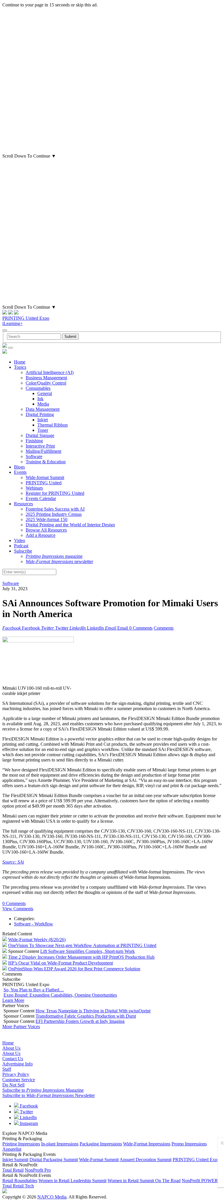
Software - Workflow (33, 923)
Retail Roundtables (19, 1180)
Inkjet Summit (15, 1159)
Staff (6, 1069)
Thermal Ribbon (52, 424)
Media (43, 403)
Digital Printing (40, 414)
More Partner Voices (21, 1026)
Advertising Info (17, 1063)
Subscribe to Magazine (43, 1090)
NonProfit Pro (38, 1170)
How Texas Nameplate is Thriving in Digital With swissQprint (93, 1010)
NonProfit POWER (200, 1180)
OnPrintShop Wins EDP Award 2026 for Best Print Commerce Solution (74, 968)
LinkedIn (28, 1117)
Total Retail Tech (18, 1185)
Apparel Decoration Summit (146, 1159)
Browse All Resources (46, 529)
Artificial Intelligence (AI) (50, 372)
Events (20, 472)
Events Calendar (41, 498)
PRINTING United (44, 482)
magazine (54, 556)
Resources (23, 503)
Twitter (26, 1111)
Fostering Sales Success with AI (55, 508)
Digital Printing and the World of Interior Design (70, 524)
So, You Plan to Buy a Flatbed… (34, 989)
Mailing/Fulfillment (43, 451)
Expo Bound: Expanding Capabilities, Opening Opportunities (60, 995)
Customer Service (18, 1079)
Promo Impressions (189, 1143)
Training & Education (46, 461)
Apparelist (11, 1149)
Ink (40, 398)
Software (34, 456)
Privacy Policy (15, 1074)
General (44, 393)
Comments (164, 628)
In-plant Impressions (59, 1143)
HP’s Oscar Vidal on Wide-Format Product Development (60, 962)
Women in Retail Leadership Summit (72, 1180)
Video (19, 540)
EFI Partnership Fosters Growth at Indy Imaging (80, 1021)
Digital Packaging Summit (53, 1159)
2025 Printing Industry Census (54, 514)
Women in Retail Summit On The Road (144, 1180)
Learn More (13, 1000)
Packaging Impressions (101, 1143)
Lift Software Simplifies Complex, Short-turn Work (87, 951)
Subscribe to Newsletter (48, 1095)
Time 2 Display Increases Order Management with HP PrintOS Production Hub (81, 957)
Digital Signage (40, 435)
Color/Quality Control (46, 382)
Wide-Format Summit (99, 1159)
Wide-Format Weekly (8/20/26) (37, 939)
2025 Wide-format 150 (46, 519)
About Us (11, 1048)
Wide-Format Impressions (146, 1143)
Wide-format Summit (45, 477)
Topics (20, 367)
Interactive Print (40, 445)
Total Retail (13, 1170)
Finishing (34, 440)
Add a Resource (40, 535)
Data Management (43, 409)
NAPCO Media (51, 1196)
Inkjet (42, 419)
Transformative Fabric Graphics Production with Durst (86, 1016)
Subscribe (23, 550)
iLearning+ (12, 323)
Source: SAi (13, 861)
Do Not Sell (13, 1084)
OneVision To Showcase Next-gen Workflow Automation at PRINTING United (82, 945)
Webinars (34, 487)
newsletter (59, 561)
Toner (42, 430)
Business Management (46, 377)
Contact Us (12, 1058)
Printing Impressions (21, 1143)
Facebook (28, 1105)
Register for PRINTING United (55, 493)
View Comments (17, 908)
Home (19, 361)
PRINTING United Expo (25, 318)
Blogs (19, 466)
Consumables (38, 388)
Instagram (28, 1123)
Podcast (21, 545)
